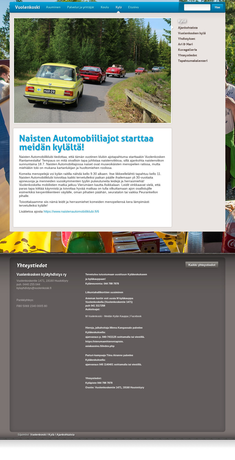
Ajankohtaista (188, 28)
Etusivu (133, 7)
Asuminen (53, 7)
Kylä (119, 7)
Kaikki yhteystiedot (201, 265)
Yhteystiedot (187, 55)
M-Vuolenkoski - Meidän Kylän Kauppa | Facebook (113, 316)
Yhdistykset (186, 39)
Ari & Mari (185, 44)
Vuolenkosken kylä (192, 33)
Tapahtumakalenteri (192, 61)
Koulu (105, 7)
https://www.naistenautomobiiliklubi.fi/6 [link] (71, 211)
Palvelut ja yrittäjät (80, 7)
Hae (217, 7)
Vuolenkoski (27, 7)
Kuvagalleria (187, 50)
